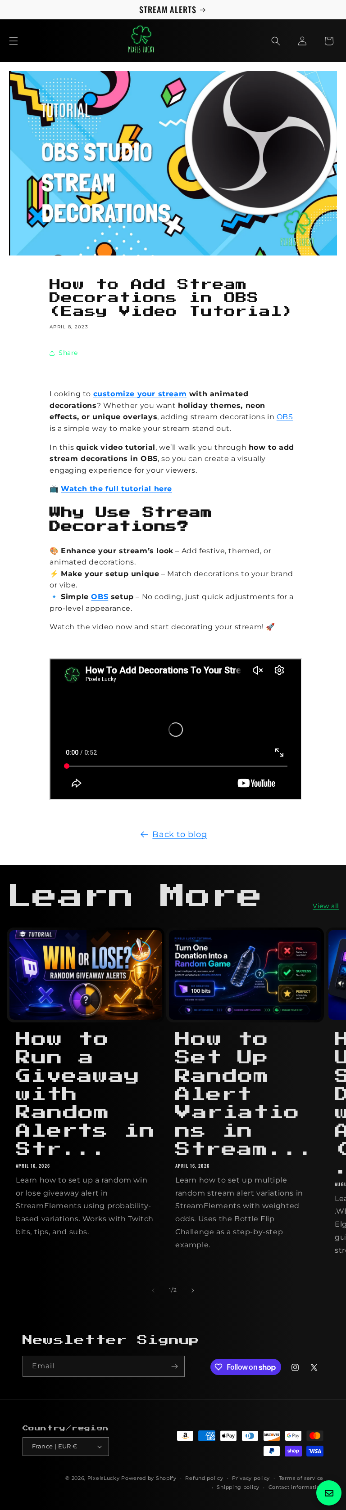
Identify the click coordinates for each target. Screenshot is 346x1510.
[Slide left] (153, 1290)
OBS (285, 416)
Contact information (296, 1487)
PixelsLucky (103, 1478)
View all (326, 906)
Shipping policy (238, 1487)
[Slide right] (193, 1290)
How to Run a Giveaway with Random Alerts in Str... (85, 1094)
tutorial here (146, 488)
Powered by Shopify (149, 1478)
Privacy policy (251, 1478)
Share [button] (68, 353)
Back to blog (179, 834)
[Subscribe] (174, 1366)
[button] (13, 41)
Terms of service (301, 1478)
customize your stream (140, 394)
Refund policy (204, 1478)
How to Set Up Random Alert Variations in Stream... (244, 1094)
